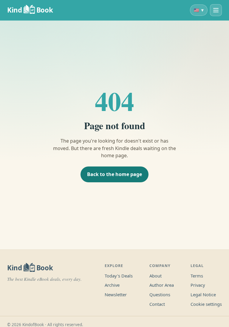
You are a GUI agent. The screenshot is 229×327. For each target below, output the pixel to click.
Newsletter (116, 294)
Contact (157, 304)
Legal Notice (203, 294)
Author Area (161, 285)
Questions (159, 294)
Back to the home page (114, 174)
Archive (112, 285)
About (155, 276)
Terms (197, 276)
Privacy (198, 285)
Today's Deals (119, 276)
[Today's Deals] (216, 10)
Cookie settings (206, 304)
